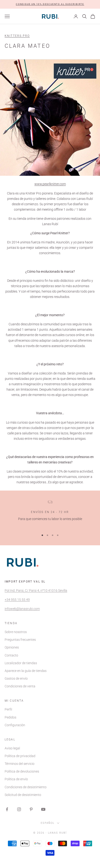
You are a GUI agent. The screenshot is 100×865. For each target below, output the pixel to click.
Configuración (15, 725)
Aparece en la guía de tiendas (26, 671)
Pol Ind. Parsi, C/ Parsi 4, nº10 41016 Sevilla (36, 590)
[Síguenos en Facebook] (7, 809)
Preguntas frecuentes (20, 639)
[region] (50, 513)
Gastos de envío (16, 678)
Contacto (11, 655)
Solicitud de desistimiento (23, 795)
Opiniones (12, 647)
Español (48, 823)
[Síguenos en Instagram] (19, 809)
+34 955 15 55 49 (17, 599)
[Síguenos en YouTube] (43, 809)
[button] (50, 4)
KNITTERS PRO (17, 35)
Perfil (8, 709)
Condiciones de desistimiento (26, 787)
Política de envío (16, 779)
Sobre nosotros (16, 632)
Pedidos (10, 717)
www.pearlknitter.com (50, 184)
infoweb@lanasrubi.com (22, 609)
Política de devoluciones (22, 771)
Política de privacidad (20, 756)
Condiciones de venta (20, 686)
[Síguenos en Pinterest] (31, 809)
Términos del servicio (19, 764)
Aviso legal (12, 748)
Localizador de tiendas (21, 663)
